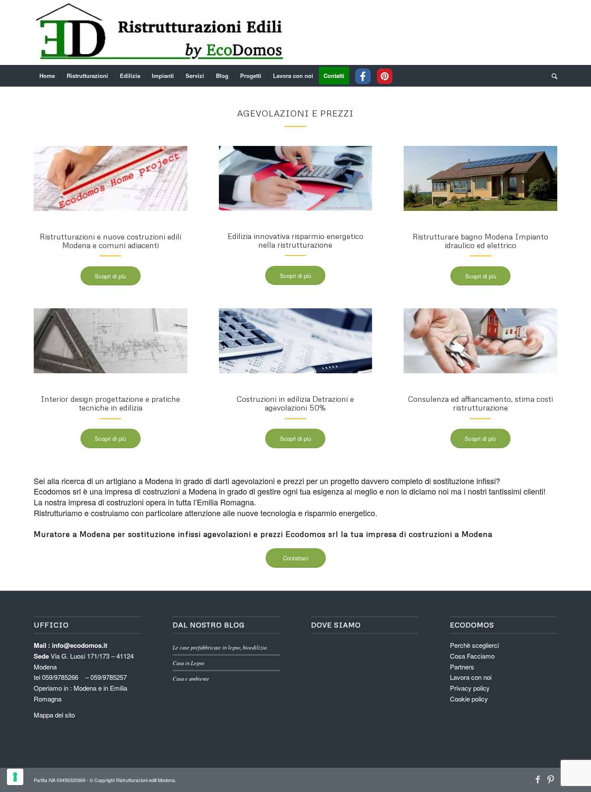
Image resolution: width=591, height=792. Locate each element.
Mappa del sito (54, 714)
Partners (462, 666)
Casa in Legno (188, 662)
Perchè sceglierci (474, 645)
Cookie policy (469, 698)
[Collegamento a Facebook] (537, 779)
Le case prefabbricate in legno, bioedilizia (220, 647)
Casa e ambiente (191, 678)
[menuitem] (47, 76)
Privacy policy (470, 687)
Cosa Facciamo (472, 655)
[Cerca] (551, 76)
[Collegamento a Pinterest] (550, 779)
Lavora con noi (470, 677)
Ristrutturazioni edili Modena (145, 779)
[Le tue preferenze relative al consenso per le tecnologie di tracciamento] (15, 777)
